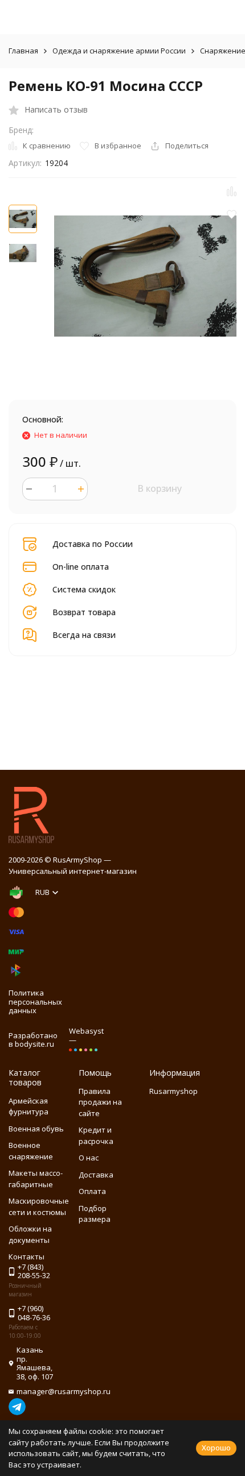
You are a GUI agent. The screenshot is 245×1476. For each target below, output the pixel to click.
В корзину (159, 488)
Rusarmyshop (173, 1091)
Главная (23, 50)
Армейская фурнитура (28, 1106)
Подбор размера (95, 1214)
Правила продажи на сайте (100, 1102)
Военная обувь (36, 1128)
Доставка (96, 1175)
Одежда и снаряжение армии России (119, 50)
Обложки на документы (30, 1234)
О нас (89, 1157)
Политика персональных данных (35, 1001)
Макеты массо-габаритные (36, 1178)
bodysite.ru (34, 1044)
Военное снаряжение (31, 1151)
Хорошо (216, 1447)
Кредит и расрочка (96, 1135)
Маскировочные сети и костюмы (39, 1206)
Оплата (92, 1191)
